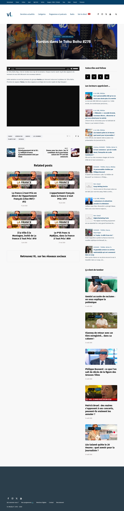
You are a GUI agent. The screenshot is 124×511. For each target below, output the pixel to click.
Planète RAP (12, 139)
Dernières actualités (27, 14)
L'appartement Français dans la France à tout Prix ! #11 (62, 196)
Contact (51, 502)
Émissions (82, 2)
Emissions (57, 36)
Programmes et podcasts (58, 14)
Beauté (75, 2)
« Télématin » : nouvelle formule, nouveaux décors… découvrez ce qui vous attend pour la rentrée (100, 115)
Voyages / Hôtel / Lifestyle (53, 2)
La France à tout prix (25, 175)
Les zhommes (37, 136)
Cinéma (95, 147)
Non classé (97, 184)
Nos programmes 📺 (27, 502)
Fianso (10, 136)
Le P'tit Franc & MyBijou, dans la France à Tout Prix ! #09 (62, 235)
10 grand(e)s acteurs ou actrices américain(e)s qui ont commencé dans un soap (100, 252)
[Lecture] (9, 69)
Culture (23, 2)
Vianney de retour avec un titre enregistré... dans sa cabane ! (99, 335)
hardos (28, 136)
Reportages (97, 233)
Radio (72, 14)
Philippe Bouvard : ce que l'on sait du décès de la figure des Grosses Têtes (101, 372)
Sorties (42, 2)
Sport (29, 2)
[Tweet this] (78, 136)
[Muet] (71, 69)
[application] (43, 69)
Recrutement (60, 502)
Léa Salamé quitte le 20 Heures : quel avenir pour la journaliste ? (100, 447)
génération (18, 136)
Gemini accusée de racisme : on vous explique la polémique (100, 299)
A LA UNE (96, 93)
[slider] (75, 68)
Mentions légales (41, 502)
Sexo (64, 2)
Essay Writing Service (100, 186)
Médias (102, 93)
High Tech (36, 2)
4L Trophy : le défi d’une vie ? (103, 235)
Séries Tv (114, 147)
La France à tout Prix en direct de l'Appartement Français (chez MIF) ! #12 (24, 197)
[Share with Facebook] (76, 136)
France (17, 2)
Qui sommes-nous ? (13, 502)
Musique (98, 316)
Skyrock (21, 139)
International (10, 2)
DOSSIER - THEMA (105, 147)
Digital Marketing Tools (101, 218)
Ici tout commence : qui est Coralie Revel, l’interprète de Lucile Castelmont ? (100, 152)
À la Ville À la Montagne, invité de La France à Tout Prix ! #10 (24, 235)
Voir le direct (84, 14)
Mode (69, 2)
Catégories (42, 14)
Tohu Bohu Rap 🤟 (67, 36)
